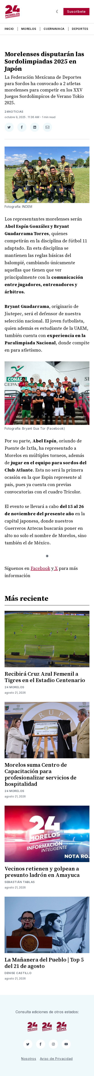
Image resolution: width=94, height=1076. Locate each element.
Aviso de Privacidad (56, 1059)
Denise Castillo (18, 973)
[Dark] (58, 11)
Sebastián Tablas (20, 882)
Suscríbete (76, 11)
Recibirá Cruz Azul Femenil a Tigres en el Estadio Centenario (45, 677)
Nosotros (28, 1059)
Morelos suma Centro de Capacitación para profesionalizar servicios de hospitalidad (40, 775)
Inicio (9, 28)
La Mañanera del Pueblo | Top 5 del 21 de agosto (44, 963)
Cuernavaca (54, 28)
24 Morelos (14, 687)
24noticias (14, 111)
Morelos (28, 28)
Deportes (80, 28)
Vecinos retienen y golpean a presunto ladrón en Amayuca (42, 872)
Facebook (40, 568)
